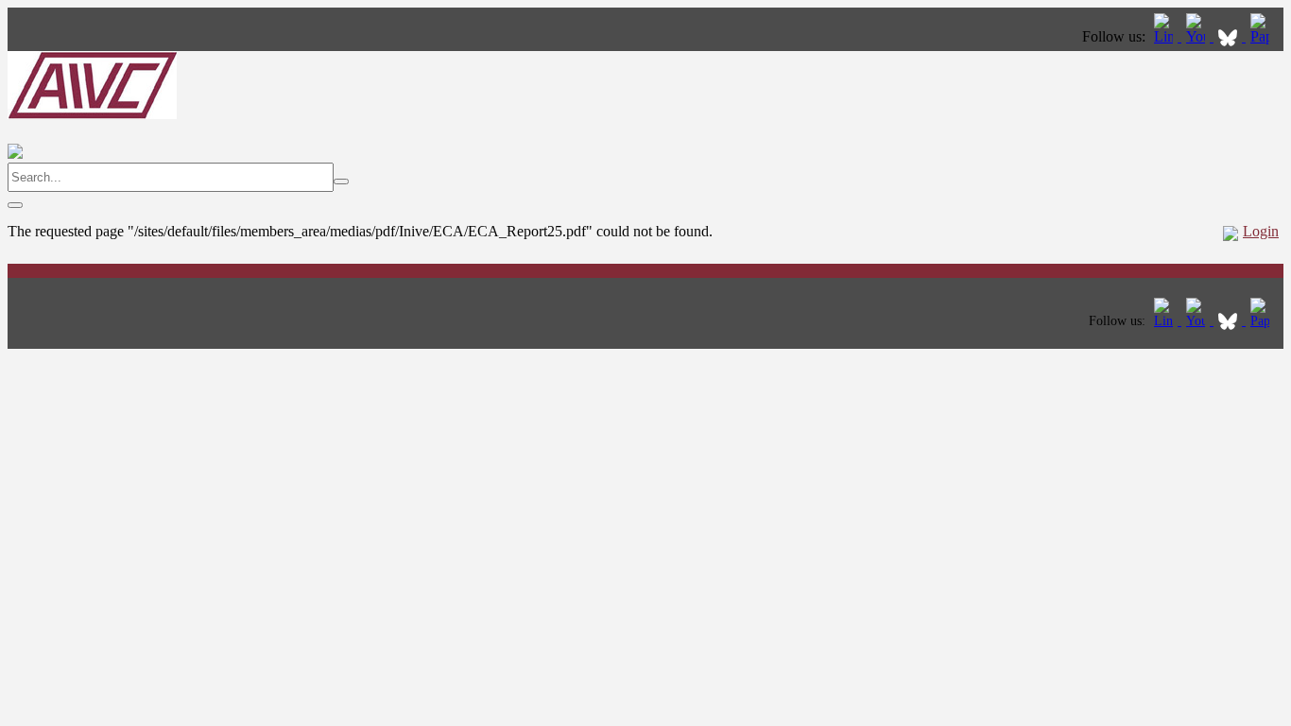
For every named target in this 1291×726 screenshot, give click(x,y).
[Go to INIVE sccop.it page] (1264, 36)
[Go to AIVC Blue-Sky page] (1230, 36)
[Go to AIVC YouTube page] (1197, 36)
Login (1261, 231)
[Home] (92, 114)
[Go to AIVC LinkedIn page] (1165, 36)
